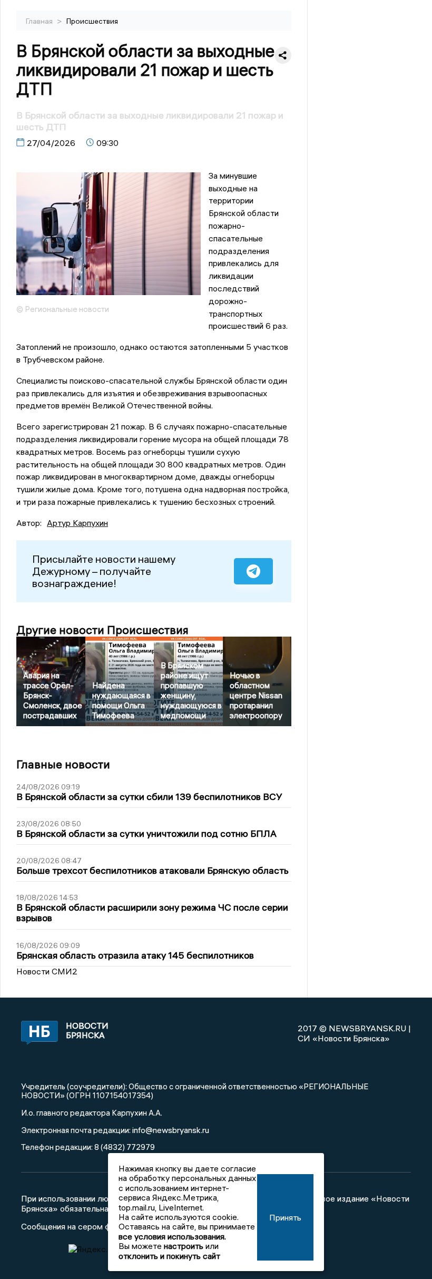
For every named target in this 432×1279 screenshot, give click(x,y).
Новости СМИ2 (46, 971)
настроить (183, 1246)
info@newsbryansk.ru (170, 1130)
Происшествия (92, 21)
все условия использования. (172, 1236)
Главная (40, 21)
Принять (285, 1217)
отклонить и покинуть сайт (169, 1256)
